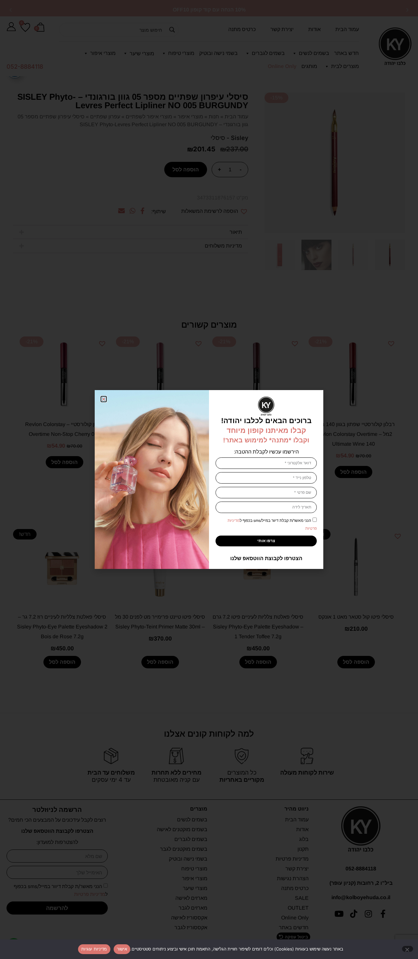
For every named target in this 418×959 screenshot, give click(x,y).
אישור (122, 948)
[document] (209, 479)
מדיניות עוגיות (94, 948)
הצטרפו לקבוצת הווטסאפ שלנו (266, 558)
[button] (103, 399)
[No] (407, 949)
